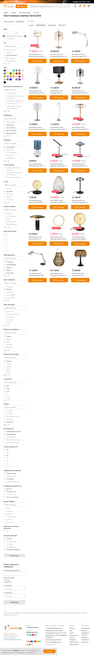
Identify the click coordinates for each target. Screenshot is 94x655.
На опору (10, 544)
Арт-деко (10, 191)
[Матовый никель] (8, 76)
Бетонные (10, 155)
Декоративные (12, 55)
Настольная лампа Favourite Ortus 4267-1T (37, 165)
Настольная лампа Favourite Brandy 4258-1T (80, 128)
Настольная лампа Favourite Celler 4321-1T (58, 165)
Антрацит (10, 286)
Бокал (9, 219)
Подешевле (52, 25)
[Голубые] (19, 70)
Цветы (9, 519)
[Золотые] (13, 73)
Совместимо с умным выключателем (14, 107)
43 (7, 458)
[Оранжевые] (13, 76)
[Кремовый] (22, 73)
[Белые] (11, 70)
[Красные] (19, 73)
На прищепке (11, 61)
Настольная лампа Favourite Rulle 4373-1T (79, 165)
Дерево (9, 344)
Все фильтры (14, 555)
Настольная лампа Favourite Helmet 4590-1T (58, 238)
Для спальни (11, 127)
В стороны (10, 479)
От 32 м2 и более (13, 497)
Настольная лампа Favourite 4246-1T (35, 238)
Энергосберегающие (14, 440)
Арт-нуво (10, 194)
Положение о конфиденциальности (13, 639)
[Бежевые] (8, 70)
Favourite (19, 21)
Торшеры (73, 639)
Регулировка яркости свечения (14, 169)
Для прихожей (12, 133)
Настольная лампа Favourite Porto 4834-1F (58, 274)
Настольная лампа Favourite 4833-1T (78, 274)
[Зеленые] (11, 73)
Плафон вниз (11, 476)
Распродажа (11, 38)
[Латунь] (5, 76)
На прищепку (11, 547)
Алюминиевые (12, 152)
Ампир (9, 188)
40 (7, 461)
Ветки (9, 508)
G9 (7, 394)
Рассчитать (14, 602)
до (17, 32)
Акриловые (11, 147)
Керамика (10, 347)
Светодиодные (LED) (14, 431)
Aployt (9, 270)
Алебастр (10, 150)
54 (7, 452)
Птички (9, 514)
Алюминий (10, 311)
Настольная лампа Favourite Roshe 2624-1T (37, 128)
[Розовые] (22, 76)
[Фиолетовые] (19, 79)
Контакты (85, 642)
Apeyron (9, 267)
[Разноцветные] (19, 76)
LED (8, 389)
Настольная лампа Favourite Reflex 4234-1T (80, 92)
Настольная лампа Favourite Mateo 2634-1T (37, 55)
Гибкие (9, 52)
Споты (72, 633)
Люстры (72, 628)
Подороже (62, 25)
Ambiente (10, 262)
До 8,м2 (9, 489)
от (5, 32)
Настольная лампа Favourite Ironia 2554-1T (37, 92)
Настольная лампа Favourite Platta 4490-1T (80, 201)
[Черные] (5, 82)
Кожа (8, 369)
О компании (86, 628)
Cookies (15, 650)
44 (7, 455)
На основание (11, 541)
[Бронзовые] (16, 70)
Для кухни (10, 125)
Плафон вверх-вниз (13, 481)
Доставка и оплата (85, 634)
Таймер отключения (14, 177)
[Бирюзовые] (13, 70)
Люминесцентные (13, 442)
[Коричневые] (16, 73)
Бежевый (10, 292)
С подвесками (11, 516)
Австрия (9, 411)
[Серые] (8, 79)
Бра (71, 630)
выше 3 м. (8, 582)
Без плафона (11, 50)
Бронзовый (10, 297)
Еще (5, 63)
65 (7, 463)
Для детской (11, 122)
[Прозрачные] (16, 76)
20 (7, 449)
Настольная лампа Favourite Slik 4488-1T (36, 201)
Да (7, 531)
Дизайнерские (12, 58)
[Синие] (11, 79)
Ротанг (9, 366)
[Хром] (22, 79)
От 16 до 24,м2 (12, 494)
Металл (9, 361)
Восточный (10, 199)
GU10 (8, 397)
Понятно (49, 651)
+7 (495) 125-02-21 (32, 627)
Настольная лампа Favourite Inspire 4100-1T (58, 128)
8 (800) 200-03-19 (32, 632)
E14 (8, 391)
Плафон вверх (11, 473)
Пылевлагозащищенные (15, 101)
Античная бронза (12, 314)
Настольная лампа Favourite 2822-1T (56, 92)
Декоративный (12, 221)
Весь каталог (74, 644)
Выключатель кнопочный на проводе (15, 97)
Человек (10, 522)
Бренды (84, 630)
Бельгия (9, 413)
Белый (9, 289)
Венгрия (9, 419)
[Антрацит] (5, 70)
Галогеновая (11, 437)
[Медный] (11, 76)
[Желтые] (8, 73)
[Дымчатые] (5, 73)
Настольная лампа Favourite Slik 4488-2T (79, 238)
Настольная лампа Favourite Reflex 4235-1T (58, 55)
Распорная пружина (13, 549)
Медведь (10, 511)
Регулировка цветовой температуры (14, 173)
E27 (8, 386)
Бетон (9, 372)
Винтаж (9, 197)
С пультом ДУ (11, 93)
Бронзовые (10, 158)
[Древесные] (22, 70)
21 (7, 466)
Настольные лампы (74, 636)
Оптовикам (85, 639)
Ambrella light (11, 264)
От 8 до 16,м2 (11, 491)
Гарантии (85, 637)
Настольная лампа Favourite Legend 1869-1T (36, 274)
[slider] (4, 36)
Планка (9, 538)
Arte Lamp (10, 273)
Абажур (9, 213)
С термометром (12, 103)
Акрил (9, 336)
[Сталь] (16, 79)
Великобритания (12, 416)
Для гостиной (11, 130)
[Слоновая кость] (13, 79)
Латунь (9, 364)
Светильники (74, 642)
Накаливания (11, 434)
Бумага (9, 339)
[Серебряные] (5, 79)
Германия (10, 422)
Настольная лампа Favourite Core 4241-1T (58, 201)
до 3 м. (7, 580)
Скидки (31, 25)
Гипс (8, 342)
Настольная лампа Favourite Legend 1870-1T (79, 55)
